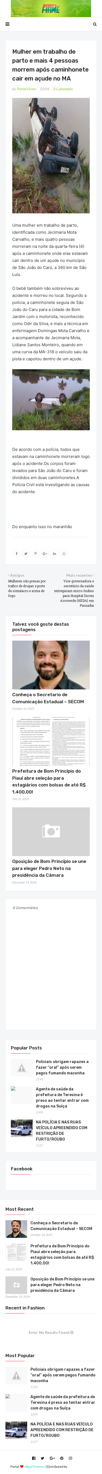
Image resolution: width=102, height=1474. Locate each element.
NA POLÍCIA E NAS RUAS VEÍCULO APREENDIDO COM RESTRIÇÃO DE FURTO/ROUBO (61, 1131)
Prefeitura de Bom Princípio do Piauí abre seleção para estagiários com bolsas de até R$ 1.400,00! (62, 1255)
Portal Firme (26, 88)
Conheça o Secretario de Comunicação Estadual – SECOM (61, 1226)
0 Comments (63, 88)
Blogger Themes (80, 1467)
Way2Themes (34, 1467)
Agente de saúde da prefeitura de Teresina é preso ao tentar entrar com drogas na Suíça (62, 1098)
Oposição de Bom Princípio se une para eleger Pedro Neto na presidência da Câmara (49, 868)
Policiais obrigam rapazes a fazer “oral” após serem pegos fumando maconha (62, 1067)
